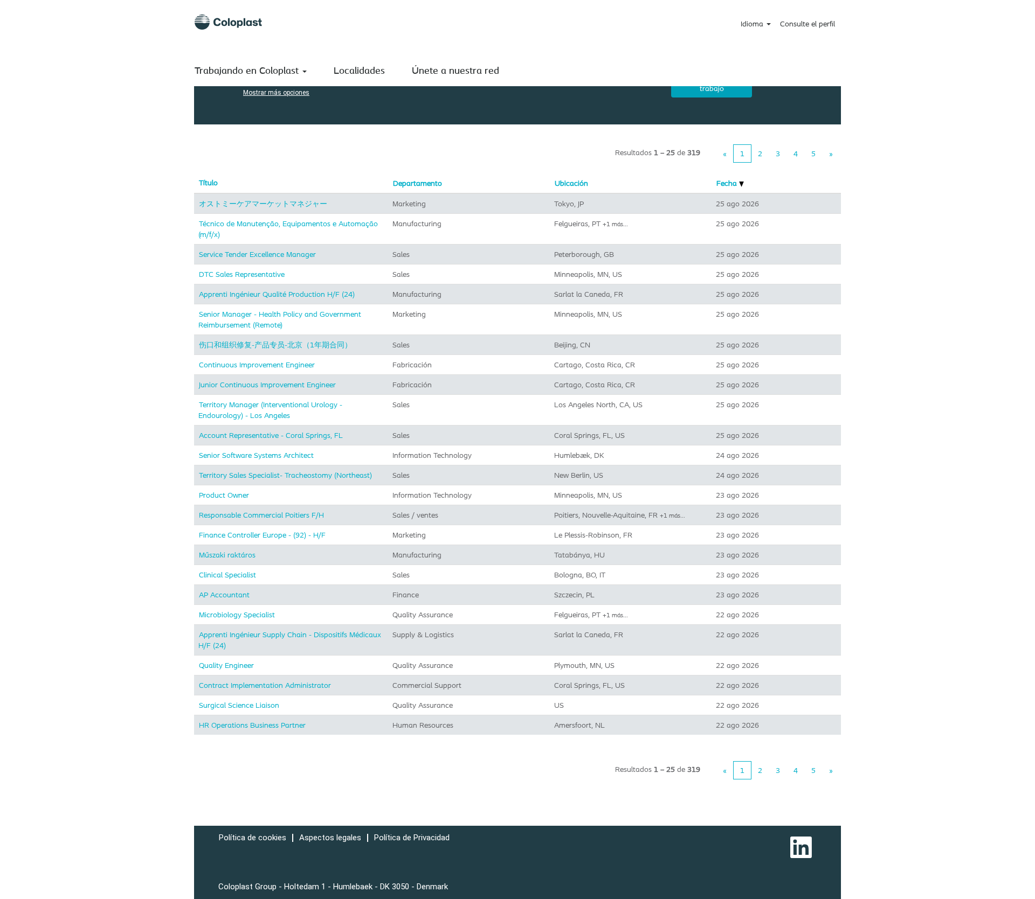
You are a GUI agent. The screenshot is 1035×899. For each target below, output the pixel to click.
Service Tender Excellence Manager (257, 254)
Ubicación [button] (571, 183)
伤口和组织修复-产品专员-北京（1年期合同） (275, 345)
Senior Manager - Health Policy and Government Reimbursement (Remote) (279, 319)
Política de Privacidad (412, 837)
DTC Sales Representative (242, 274)
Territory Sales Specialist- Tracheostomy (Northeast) (285, 475)
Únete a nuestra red (455, 70)
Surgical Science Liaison (239, 705)
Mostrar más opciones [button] (276, 92)
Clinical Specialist (227, 575)
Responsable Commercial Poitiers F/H (261, 515)
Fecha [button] (727, 183)
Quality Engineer (226, 665)
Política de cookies (252, 837)
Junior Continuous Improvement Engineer (267, 384)
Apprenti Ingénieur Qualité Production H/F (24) (277, 294)
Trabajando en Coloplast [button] (248, 70)
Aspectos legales (330, 837)
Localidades (359, 70)
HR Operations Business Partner (252, 725)
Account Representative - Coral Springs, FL (271, 435)
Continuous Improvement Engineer (257, 365)
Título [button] (208, 182)
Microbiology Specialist (237, 614)
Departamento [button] (417, 183)
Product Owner (224, 495)
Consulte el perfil (807, 24)
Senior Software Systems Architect (256, 455)
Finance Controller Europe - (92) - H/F (262, 535)
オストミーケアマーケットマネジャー (263, 203)
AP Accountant (224, 595)
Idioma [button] (753, 24)
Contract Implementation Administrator (265, 685)
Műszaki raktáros (227, 555)
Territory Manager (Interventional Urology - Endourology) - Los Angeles (270, 410)
